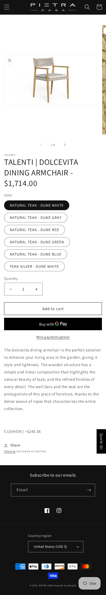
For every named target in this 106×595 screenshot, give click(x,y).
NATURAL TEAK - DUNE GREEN (37, 242)
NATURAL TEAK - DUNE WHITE (37, 205)
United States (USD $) (50, 546)
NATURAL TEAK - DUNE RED (34, 229)
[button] (7, 7)
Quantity (11, 278)
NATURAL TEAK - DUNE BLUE (35, 254)
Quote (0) (101, 441)
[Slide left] (41, 145)
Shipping (9, 451)
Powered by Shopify (64, 585)
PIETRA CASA (46, 585)
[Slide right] (65, 145)
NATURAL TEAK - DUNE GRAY (36, 217)
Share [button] (15, 445)
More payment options (53, 337)
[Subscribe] (89, 490)
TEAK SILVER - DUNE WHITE (34, 266)
